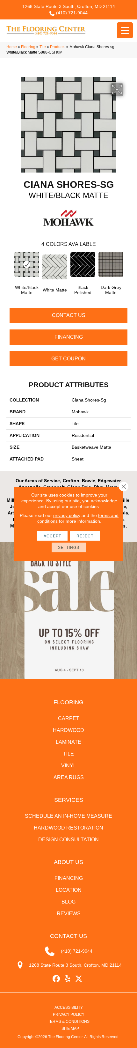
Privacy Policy (68, 1014)
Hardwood (68, 730)
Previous (9, 266)
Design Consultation (68, 839)
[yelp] (67, 979)
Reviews (69, 913)
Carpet (68, 718)
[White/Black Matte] (27, 264)
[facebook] (56, 979)
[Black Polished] (83, 264)
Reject (84, 536)
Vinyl (68, 765)
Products (57, 47)
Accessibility (68, 1007)
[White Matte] (55, 267)
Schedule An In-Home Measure (68, 816)
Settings (68, 547)
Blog (68, 901)
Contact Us (68, 315)
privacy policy (66, 515)
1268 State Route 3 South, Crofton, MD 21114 (68, 6)
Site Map (70, 1028)
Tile (43, 47)
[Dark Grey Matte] (111, 264)
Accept (52, 536)
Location (69, 890)
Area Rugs (69, 777)
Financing (68, 337)
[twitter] (78, 979)
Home (11, 47)
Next (127, 266)
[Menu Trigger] (125, 30)
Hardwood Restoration (68, 827)
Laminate (68, 742)
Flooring (28, 47)
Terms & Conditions (69, 1021)
